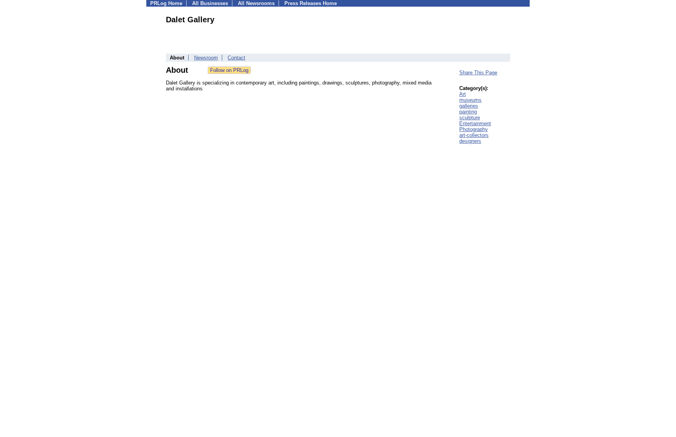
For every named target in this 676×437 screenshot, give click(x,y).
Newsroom (206, 58)
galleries (468, 106)
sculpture (469, 117)
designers (470, 141)
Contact (236, 58)
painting (468, 112)
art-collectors (474, 135)
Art (462, 94)
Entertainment (475, 123)
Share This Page (478, 73)
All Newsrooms (256, 3)
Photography (473, 129)
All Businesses (210, 3)
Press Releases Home (310, 3)
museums (470, 100)
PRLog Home (166, 3)
